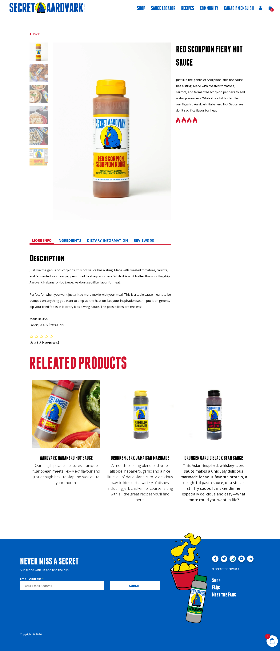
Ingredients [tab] (69, 240)
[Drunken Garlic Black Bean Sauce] (214, 414)
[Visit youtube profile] (241, 558)
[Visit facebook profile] (215, 558)
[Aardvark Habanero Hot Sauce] (66, 414)
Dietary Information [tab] (107, 240)
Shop (141, 8)
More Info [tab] (42, 240)
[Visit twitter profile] (224, 558)
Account (260, 8)
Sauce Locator (163, 8)
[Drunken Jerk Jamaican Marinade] (140, 414)
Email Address (32, 579)
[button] (270, 8)
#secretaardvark (225, 568)
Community (209, 8)
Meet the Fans (224, 594)
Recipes (187, 8)
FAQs (216, 587)
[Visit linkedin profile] (250, 558)
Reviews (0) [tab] (144, 240)
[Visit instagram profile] (233, 558)
